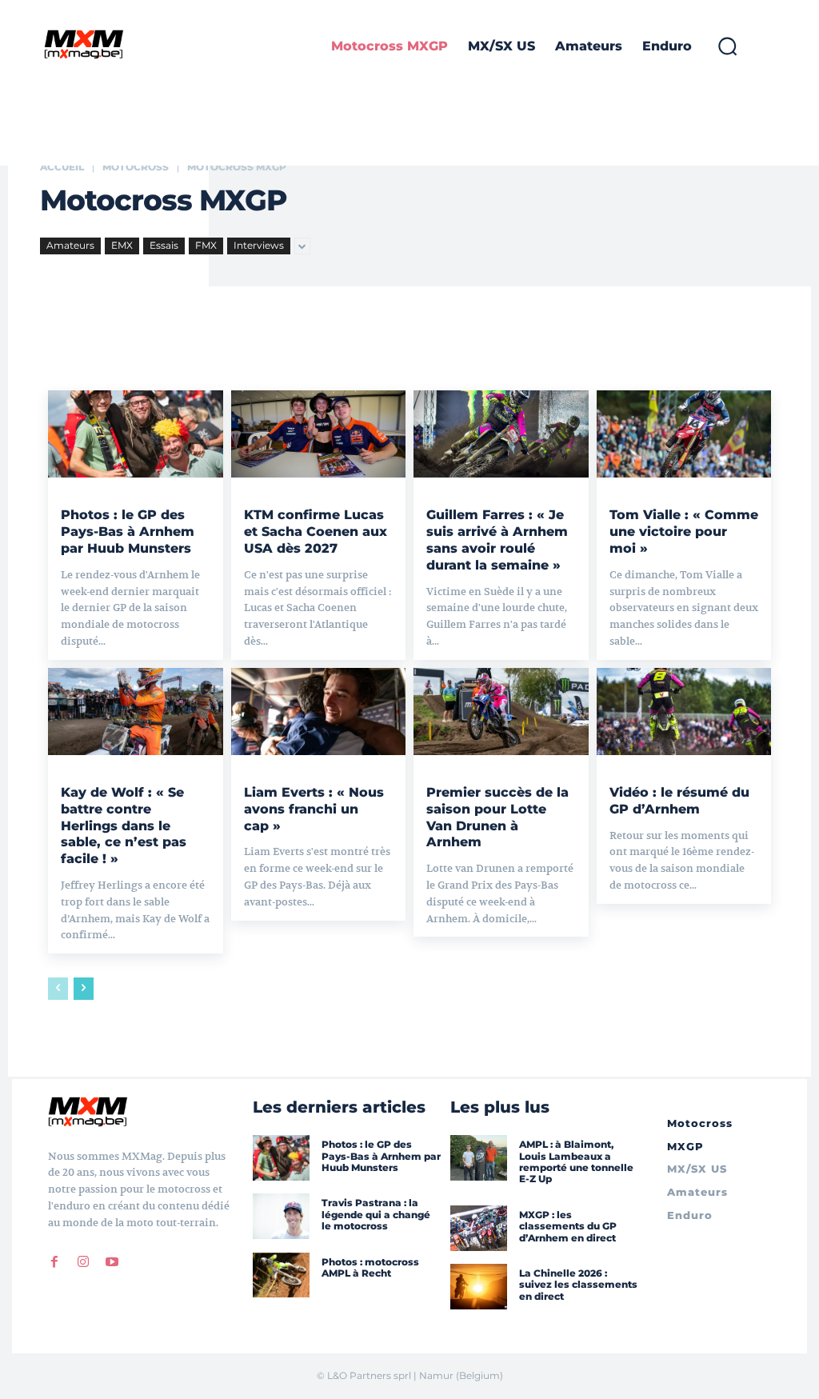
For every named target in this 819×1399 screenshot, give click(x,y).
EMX (122, 245)
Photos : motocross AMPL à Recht (370, 1267)
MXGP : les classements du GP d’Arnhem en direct (568, 1226)
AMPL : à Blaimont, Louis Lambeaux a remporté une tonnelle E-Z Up (576, 1161)
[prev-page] (58, 988)
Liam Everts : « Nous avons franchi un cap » (314, 809)
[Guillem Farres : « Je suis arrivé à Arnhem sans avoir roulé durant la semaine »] (501, 434)
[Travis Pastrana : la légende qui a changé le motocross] (281, 1216)
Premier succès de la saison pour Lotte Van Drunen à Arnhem (497, 817)
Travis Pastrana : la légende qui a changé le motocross (376, 1214)
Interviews (259, 245)
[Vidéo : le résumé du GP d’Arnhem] (684, 711)
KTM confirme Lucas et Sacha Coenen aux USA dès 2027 (315, 531)
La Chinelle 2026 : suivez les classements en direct (578, 1284)
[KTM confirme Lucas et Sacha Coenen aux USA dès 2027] (318, 434)
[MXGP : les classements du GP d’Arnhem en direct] (478, 1228)
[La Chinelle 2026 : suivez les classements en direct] (478, 1286)
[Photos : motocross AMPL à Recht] (281, 1275)
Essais (164, 245)
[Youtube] (112, 1262)
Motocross (135, 167)
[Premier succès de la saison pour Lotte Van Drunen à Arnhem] (501, 711)
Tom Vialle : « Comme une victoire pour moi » (683, 531)
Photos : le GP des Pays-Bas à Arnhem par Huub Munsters (127, 531)
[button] (727, 46)
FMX (206, 245)
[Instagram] (83, 1262)
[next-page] (84, 988)
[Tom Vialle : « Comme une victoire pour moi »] (684, 434)
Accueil (62, 167)
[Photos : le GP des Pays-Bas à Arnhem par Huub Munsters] (135, 434)
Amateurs (70, 245)
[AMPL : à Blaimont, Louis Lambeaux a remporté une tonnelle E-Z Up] (478, 1158)
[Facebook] (54, 1262)
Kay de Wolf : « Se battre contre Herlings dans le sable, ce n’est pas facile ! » (123, 825)
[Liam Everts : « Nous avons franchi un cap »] (318, 711)
